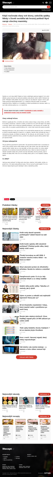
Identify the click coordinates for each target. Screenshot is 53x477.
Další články (45, 205)
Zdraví (14, 468)
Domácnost (12, 466)
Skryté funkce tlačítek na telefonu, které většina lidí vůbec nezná (25, 407)
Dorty (36, 456)
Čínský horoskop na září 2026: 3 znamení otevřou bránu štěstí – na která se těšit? (33, 257)
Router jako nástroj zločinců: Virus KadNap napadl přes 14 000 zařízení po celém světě (35, 318)
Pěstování (4, 468)
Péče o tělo (8, 467)
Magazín (10, 24)
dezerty (6, 420)
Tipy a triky (13, 467)
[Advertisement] (26, 84)
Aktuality (20, 466)
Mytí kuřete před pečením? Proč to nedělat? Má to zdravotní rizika (26, 218)
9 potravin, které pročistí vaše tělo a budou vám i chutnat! (42, 218)
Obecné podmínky (7, 460)
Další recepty (43, 416)
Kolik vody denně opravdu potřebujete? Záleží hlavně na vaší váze (33, 235)
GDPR (5, 458)
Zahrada (11, 468)
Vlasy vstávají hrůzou (9, 68)
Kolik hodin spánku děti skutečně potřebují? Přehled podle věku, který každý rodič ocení (34, 246)
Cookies (18, 456)
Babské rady (4, 466)
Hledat (48, 7)
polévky (32, 456)
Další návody (43, 394)
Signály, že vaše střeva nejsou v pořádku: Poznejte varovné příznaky (43, 407)
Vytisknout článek (9, 61)
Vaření (8, 468)
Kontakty (5, 456)
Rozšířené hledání (46, 10)
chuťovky (29, 456)
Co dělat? (7, 71)
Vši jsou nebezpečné (9, 69)
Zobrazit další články (26, 357)
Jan (43, 30)
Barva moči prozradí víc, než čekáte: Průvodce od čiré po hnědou (9, 407)
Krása (9, 466)
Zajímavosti (21, 467)
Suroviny (25, 467)
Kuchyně (4, 467)
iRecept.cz (4, 24)
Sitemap (18, 458)
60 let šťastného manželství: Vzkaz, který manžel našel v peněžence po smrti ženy (33, 307)
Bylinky (24, 466)
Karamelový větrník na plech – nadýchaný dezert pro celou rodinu (45, 429)
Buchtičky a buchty (21, 420)
